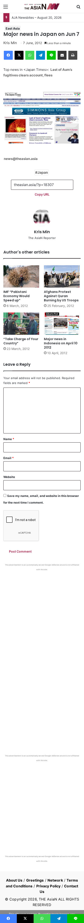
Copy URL (42, 194)
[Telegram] (40, 55)
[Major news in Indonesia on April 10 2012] (62, 323)
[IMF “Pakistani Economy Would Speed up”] (21, 276)
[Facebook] (8, 55)
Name (8, 439)
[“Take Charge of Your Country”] (21, 323)
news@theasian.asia (21, 159)
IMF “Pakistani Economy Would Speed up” (16, 296)
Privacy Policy (48, 886)
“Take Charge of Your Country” (20, 341)
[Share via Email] (62, 55)
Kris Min (10, 43)
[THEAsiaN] (42, 6)
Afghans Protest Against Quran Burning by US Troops (61, 296)
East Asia (13, 28)
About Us (14, 880)
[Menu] (5, 8)
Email (8, 458)
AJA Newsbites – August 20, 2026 (37, 17)
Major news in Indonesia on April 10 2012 (61, 343)
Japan (42, 172)
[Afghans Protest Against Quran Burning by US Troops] (62, 276)
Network (55, 880)
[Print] (72, 55)
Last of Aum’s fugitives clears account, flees (37, 72)
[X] (19, 55)
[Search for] (78, 8)
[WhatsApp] (29, 55)
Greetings (35, 880)
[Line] (51, 55)
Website (9, 477)
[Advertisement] (42, 615)
